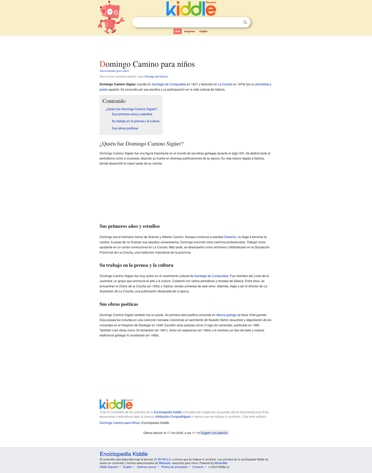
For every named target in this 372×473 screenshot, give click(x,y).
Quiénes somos (146, 467)
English (203, 31)
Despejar (237, 22)
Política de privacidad (174, 467)
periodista (262, 84)
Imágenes (189, 31)
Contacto (197, 467)
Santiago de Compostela (169, 84)
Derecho (230, 237)
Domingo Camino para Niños (120, 422)
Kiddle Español (109, 467)
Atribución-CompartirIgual (172, 416)
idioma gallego (226, 315)
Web (177, 31)
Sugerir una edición (214, 433)
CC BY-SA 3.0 (162, 459)
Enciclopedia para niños (114, 71)
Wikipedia (164, 463)
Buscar (245, 22)
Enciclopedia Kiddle (168, 412)
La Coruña (225, 84)
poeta (103, 89)
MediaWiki (221, 463)
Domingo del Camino (156, 76)
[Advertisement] (186, 46)
